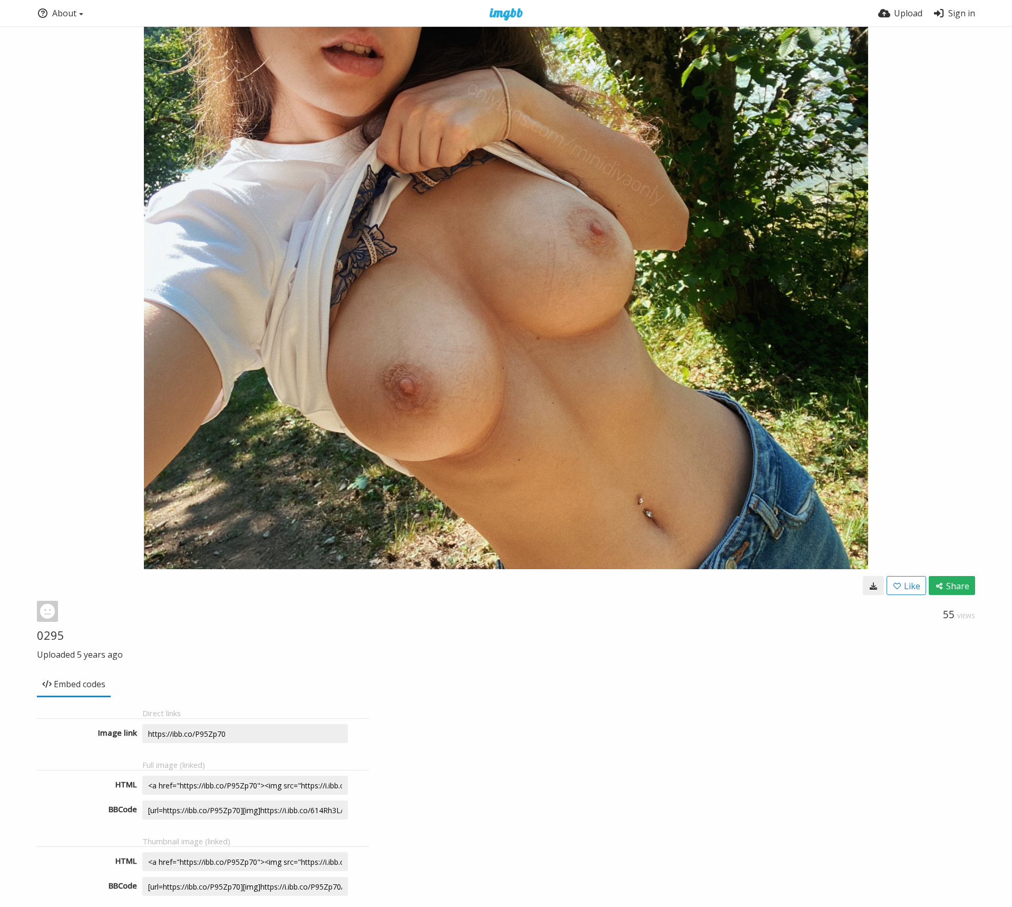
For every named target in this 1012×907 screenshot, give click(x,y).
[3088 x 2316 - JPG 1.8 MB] (873, 585)
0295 (50, 635)
